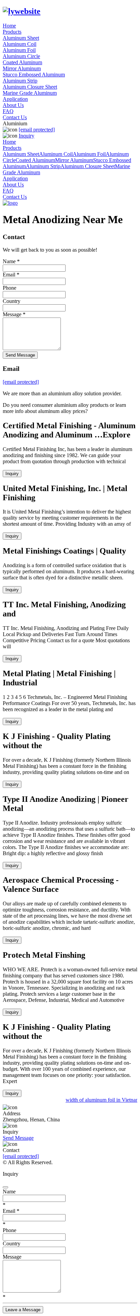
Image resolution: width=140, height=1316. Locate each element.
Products (12, 32)
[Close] (5, 1187)
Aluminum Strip (20, 81)
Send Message (20, 355)
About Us (13, 105)
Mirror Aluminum (22, 68)
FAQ (8, 111)
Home (9, 26)
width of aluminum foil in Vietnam (102, 1100)
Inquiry (26, 136)
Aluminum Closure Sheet (30, 87)
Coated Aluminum (22, 62)
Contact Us (15, 117)
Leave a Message (22, 1309)
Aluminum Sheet (21, 38)
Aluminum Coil (19, 44)
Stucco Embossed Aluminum (34, 74)
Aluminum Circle (21, 56)
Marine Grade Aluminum (30, 93)
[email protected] (21, 1156)
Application (15, 99)
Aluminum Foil (19, 50)
